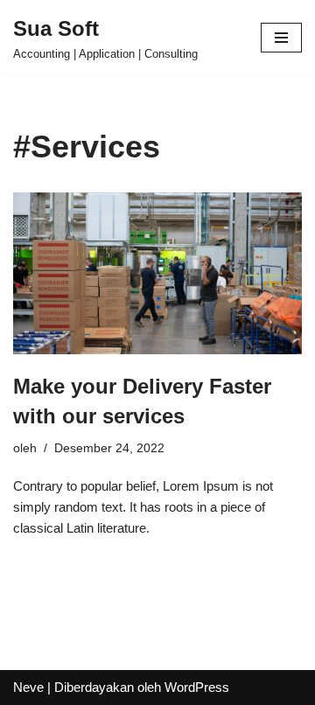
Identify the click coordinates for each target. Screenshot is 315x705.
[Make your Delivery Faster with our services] (157, 273)
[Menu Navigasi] (281, 37)
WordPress (196, 687)
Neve (28, 687)
